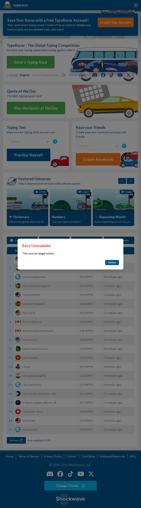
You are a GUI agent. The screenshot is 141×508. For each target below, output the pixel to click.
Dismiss (112, 262)
